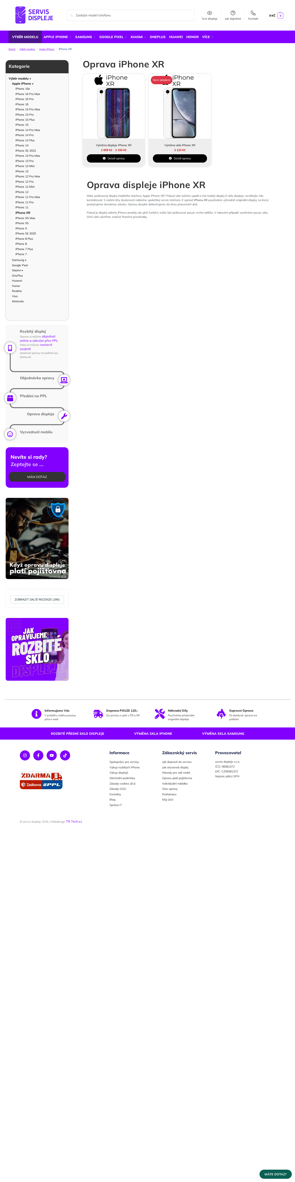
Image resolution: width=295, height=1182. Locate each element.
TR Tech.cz (74, 821)
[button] (276, 15)
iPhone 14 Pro (24, 135)
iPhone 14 (21, 145)
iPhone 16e (22, 89)
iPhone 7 (21, 254)
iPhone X (21, 228)
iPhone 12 (21, 192)
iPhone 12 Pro (24, 181)
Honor (16, 286)
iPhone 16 (21, 104)
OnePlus (17, 275)
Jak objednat (233, 18)
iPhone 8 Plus (24, 239)
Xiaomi (16, 270)
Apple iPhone (46, 49)
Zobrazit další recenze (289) (37, 599)
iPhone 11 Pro (24, 202)
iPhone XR (22, 213)
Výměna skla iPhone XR (179, 145)
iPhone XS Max (25, 218)
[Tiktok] (65, 755)
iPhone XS (22, 223)
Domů (12, 49)
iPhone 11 (21, 207)
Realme (17, 291)
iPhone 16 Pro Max (27, 94)
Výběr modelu (27, 49)
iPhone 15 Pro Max (27, 109)
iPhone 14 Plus (25, 140)
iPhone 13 (21, 171)
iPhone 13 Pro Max (27, 156)
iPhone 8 (21, 244)
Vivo (15, 296)
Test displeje (210, 18)
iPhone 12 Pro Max (27, 176)
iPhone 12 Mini (24, 186)
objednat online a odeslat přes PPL (39, 338)
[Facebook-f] (38, 755)
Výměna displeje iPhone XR (114, 145)
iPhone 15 (21, 125)
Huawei (17, 280)
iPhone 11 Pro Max (27, 197)
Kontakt (253, 18)
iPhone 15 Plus (25, 119)
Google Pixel (20, 265)
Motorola (18, 301)
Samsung (18, 260)
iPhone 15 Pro (24, 114)
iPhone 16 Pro (24, 99)
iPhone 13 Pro (24, 161)
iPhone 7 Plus (24, 249)
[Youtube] (52, 755)
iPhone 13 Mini (24, 166)
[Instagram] (25, 755)
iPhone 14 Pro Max (27, 130)
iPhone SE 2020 (25, 233)
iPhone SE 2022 (25, 150)
